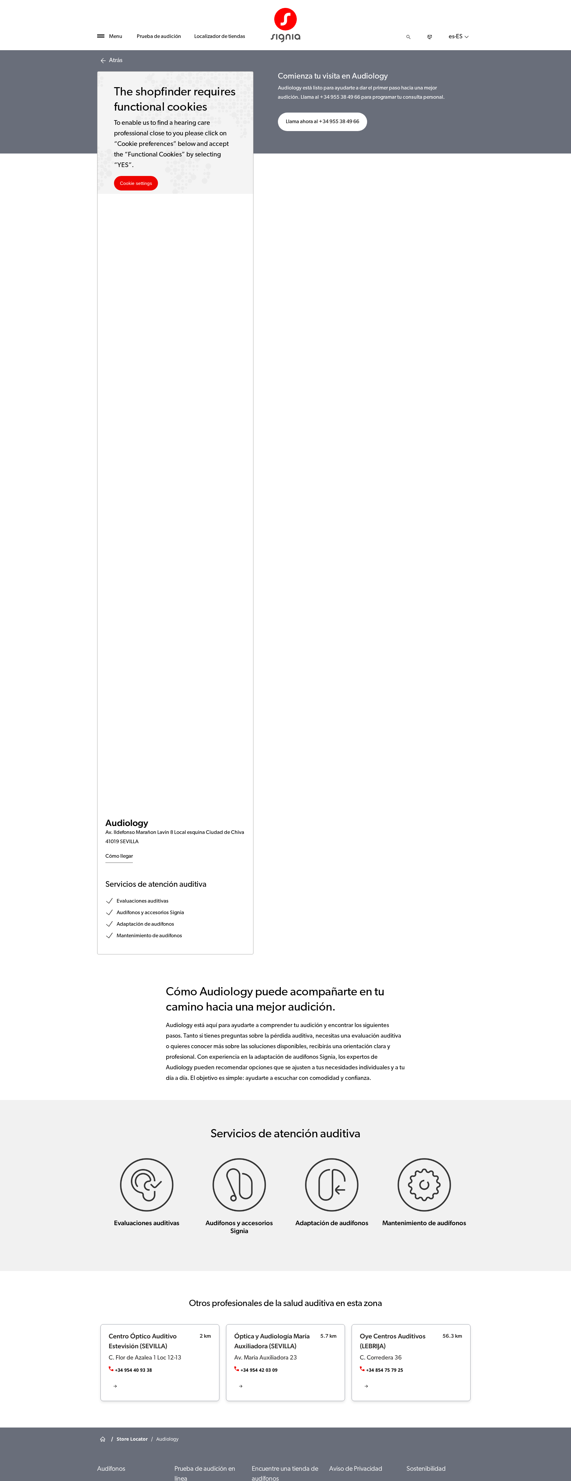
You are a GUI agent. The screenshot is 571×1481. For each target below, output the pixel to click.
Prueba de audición (159, 36)
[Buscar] (408, 37)
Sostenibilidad (426, 1469)
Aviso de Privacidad (355, 1469)
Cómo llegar (119, 856)
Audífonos (111, 1469)
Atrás (115, 61)
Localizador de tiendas (219, 36)
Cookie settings (136, 183)
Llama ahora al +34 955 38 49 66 (322, 121)
